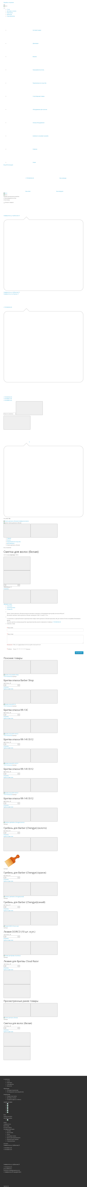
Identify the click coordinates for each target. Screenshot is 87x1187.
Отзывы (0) (9, 609)
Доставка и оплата (11, 11)
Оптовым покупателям (12, 1090)
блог (5, 1115)
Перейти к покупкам (9, 2)
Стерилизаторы (11, 1141)
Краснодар (6, 1126)
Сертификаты (10, 1084)
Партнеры (9, 1082)
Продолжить (79, 652)
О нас (8, 9)
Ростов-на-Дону (8, 1127)
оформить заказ (8, 604)
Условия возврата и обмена (14, 1099)
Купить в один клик (8, 689)
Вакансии (9, 14)
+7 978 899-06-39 (8, 307)
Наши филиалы (11, 16)
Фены (8, 1134)
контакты (6, 1143)
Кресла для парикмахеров (13, 1137)
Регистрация (10, 165)
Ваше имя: (10, 627)
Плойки (9, 1131)
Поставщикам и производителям (15, 1092)
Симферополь (7, 1124)
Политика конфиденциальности (12, 1170)
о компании (7, 1079)
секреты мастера (8, 1116)
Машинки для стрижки (12, 1139)
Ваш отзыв (10, 634)
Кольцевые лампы (11, 1136)
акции (5, 1122)
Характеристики (11, 607)
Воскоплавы (10, 1132)
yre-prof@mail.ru (8, 1168)
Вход (5, 165)
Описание (9, 606)
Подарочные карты (12, 1096)
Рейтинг (10, 649)
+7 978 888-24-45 (8, 398)
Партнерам (10, 12)
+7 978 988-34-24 (8, 400)
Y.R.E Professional (8, 676)
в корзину (6, 589)
